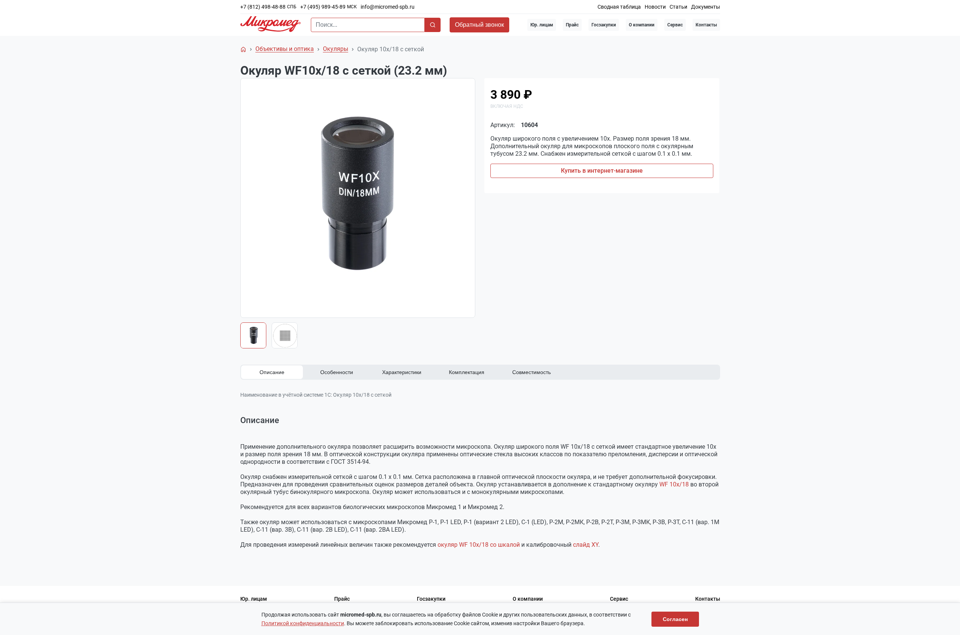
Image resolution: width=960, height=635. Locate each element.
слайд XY (585, 544)
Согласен (675, 619)
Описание (272, 372)
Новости (655, 7)
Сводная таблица (619, 7)
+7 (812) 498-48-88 (263, 7)
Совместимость (531, 372)
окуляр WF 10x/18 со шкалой (479, 544)
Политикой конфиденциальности (302, 623)
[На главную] (243, 49)
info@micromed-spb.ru (388, 7)
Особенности (336, 372)
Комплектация (466, 372)
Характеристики (401, 372)
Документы (705, 7)
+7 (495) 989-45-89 (323, 7)
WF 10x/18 (674, 484)
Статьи (678, 7)
